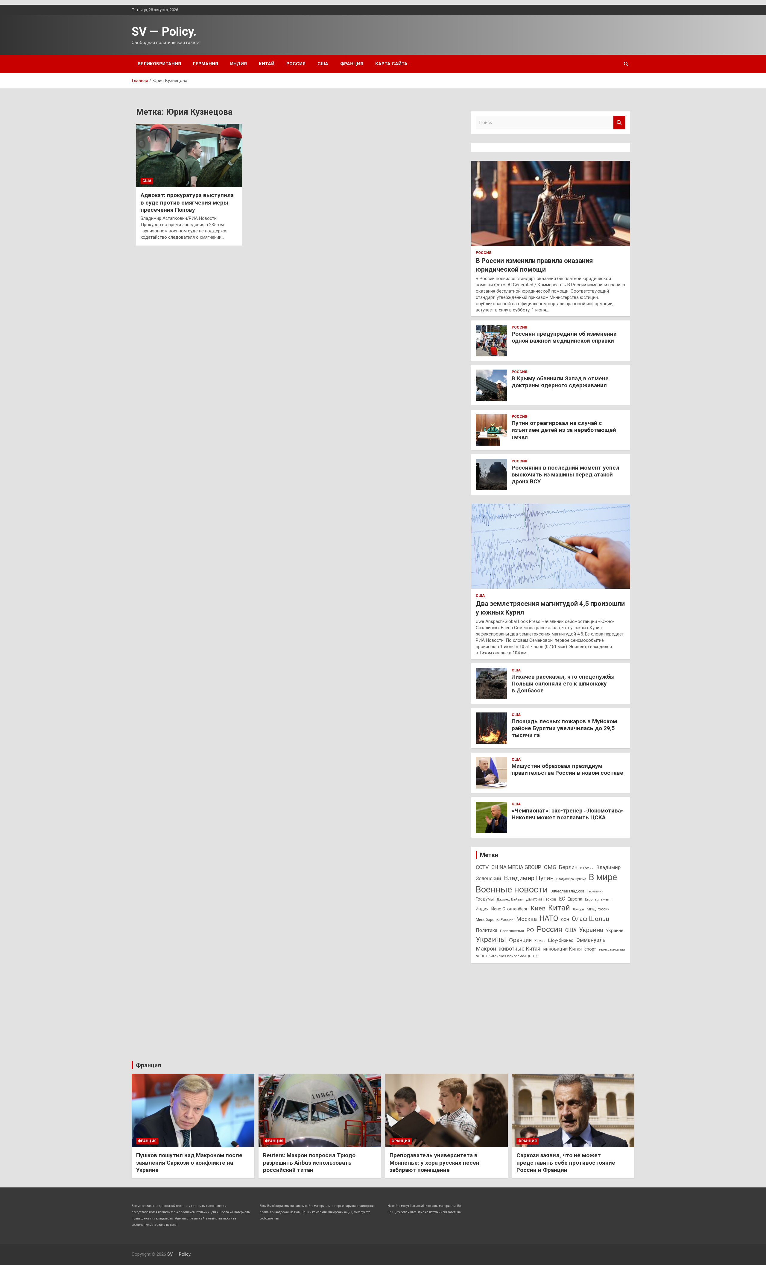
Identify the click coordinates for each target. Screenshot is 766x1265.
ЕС (562, 899)
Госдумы (485, 899)
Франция (351, 63)
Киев (538, 908)
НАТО (548, 918)
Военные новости (512, 889)
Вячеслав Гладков (568, 891)
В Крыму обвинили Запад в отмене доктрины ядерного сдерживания (560, 382)
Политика (486, 930)
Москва (526, 919)
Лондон (578, 909)
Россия (296, 63)
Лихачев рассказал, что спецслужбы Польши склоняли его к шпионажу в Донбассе (563, 683)
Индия (238, 63)
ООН (565, 919)
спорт (590, 949)
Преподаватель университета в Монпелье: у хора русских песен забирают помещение (434, 1162)
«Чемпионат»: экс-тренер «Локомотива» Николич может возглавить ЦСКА (568, 814)
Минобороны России (494, 919)
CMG (550, 867)
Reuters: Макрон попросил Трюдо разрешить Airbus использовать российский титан (309, 1162)
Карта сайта (391, 63)
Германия (205, 63)
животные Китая (519, 949)
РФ (530, 930)
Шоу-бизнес (560, 940)
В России (587, 868)
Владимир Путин (529, 878)
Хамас (539, 941)
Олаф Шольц (591, 918)
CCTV (482, 867)
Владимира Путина (571, 879)
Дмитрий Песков (541, 899)
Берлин (568, 867)
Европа (575, 899)
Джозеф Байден (509, 899)
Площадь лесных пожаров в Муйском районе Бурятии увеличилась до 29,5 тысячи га (564, 728)
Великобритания (159, 63)
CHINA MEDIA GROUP (516, 867)
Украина (591, 929)
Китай (266, 63)
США (322, 63)
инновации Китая (562, 949)
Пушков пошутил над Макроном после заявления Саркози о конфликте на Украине (189, 1162)
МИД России (598, 909)
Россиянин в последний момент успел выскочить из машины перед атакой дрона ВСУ (565, 474)
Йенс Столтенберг (509, 909)
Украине (615, 930)
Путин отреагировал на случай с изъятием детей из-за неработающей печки (564, 430)
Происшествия (512, 931)
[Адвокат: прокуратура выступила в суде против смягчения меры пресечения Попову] (189, 155)
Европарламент (598, 899)
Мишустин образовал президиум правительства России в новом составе (567, 769)
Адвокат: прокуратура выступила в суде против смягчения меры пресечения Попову (187, 202)
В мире (603, 877)
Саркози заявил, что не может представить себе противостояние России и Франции (565, 1162)
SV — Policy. (164, 32)
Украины (491, 939)
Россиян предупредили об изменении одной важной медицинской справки (564, 337)
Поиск (619, 122)
